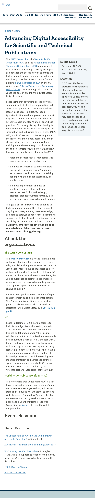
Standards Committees (69, 16)
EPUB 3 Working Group (15, 467)
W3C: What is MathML (15, 472)
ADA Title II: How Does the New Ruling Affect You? (30, 444)
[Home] (6, 5)
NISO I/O (57, 15)
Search (90, 8)
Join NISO (29, 15)
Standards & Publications (85, 16)
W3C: (21, 451)
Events (47, 15)
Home (5, 15)
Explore (39, 15)
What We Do (16, 15)
